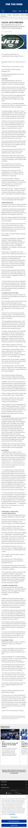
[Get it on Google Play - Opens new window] (18, 793)
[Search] (23, 11)
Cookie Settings (14, 817)
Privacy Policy (12, 814)
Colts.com (7, 771)
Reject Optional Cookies (14, 821)
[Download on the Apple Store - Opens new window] (8, 793)
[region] (14, 811)
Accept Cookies (14, 825)
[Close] (26, 796)
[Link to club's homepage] (3, 10)
